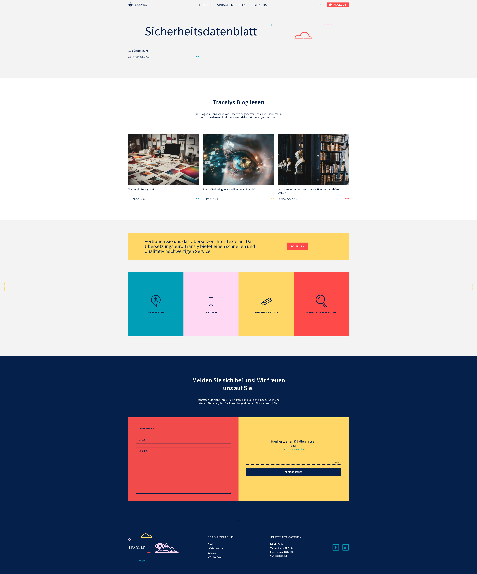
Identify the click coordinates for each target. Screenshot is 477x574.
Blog (242, 5)
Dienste (205, 5)
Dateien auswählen (294, 449)
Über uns (259, 5)
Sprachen (225, 5)
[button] (322, 4)
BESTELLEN (297, 246)
